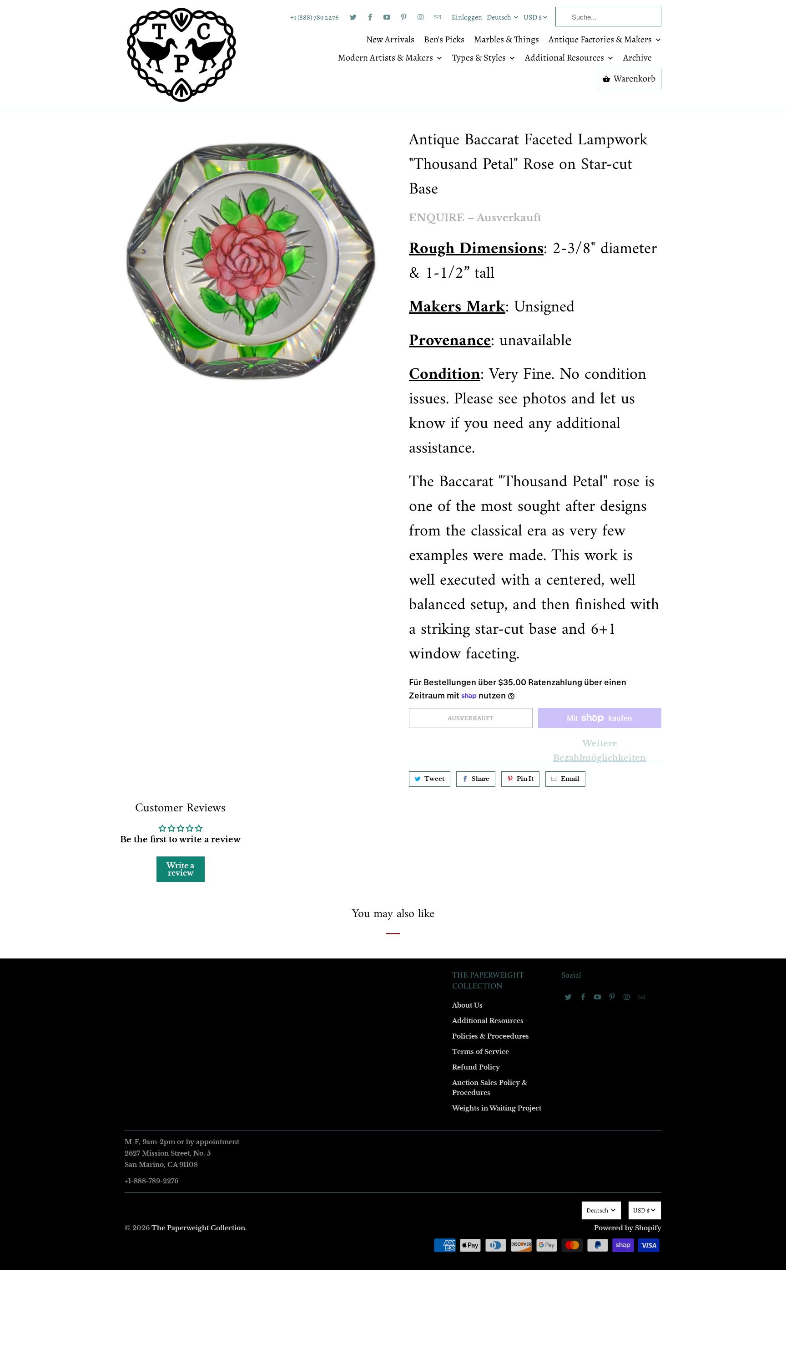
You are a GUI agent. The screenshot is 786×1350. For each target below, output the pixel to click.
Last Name (277, 647)
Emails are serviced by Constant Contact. (337, 826)
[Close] (524, 479)
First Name (278, 594)
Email (271, 542)
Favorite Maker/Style (291, 751)
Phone (272, 699)
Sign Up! (393, 852)
